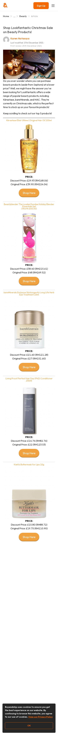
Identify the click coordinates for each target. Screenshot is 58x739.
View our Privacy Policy (40, 716)
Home (6, 16)
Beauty (23, 16)
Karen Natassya (20, 38)
